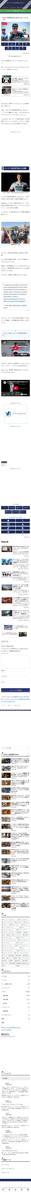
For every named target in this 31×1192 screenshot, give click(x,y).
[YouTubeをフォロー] (23, 524)
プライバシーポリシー (8, 1168)
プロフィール (5, 1172)
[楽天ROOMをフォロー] (23, 528)
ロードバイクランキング (7, 1036)
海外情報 (4, 462)
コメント (4, 653)
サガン (4, 465)
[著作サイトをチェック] (8, 520)
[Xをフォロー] (23, 520)
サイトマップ (5, 1165)
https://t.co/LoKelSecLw (10, 299)
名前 (3, 670)
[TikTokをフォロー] (8, 528)
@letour (23, 294)
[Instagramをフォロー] (8, 524)
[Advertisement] (15, 149)
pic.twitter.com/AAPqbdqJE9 (16, 301)
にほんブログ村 (5, 1030)
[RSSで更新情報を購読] (23, 531)
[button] (22, 48)
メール (4, 676)
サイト (3, 682)
